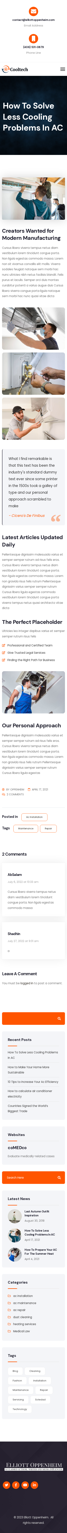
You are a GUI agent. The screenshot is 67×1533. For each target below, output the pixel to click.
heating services (24, 1324)
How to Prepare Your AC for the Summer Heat (41, 1252)
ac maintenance (24, 1303)
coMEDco (17, 1147)
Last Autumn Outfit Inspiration (37, 1213)
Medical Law (21, 1331)
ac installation (34, 817)
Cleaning (34, 1371)
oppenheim (17, 789)
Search (59, 1018)
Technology (20, 1409)
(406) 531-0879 (33, 47)
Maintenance (25, 828)
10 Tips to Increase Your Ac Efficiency (33, 1082)
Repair (48, 828)
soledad (40, 1399)
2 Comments (15, 794)
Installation (39, 1380)
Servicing (18, 1399)
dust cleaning (22, 1317)
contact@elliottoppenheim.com (33, 20)
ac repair (19, 1310)
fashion (17, 1380)
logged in (26, 983)
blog (15, 1371)
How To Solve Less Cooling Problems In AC (40, 1232)
